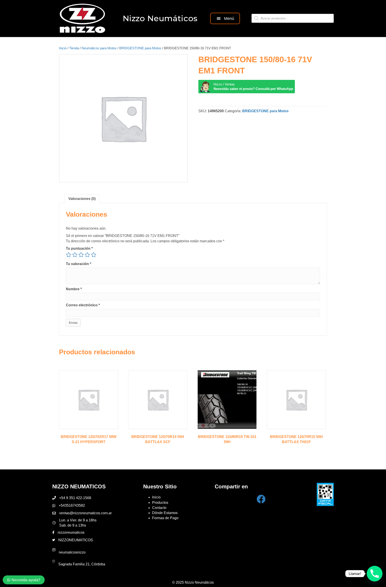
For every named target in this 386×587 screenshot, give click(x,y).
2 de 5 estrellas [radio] (75, 254)
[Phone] (374, 573)
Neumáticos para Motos (99, 48)
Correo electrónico (83, 305)
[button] (225, 18)
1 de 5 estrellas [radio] (68, 254)
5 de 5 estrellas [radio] (93, 254)
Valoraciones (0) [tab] (82, 199)
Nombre (74, 289)
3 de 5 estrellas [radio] (81, 254)
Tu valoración (78, 264)
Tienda (74, 48)
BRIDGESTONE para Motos (140, 48)
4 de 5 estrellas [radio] (87, 254)
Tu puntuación (79, 248)
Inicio (63, 48)
